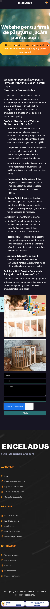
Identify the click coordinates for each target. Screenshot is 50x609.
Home (8, 45)
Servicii (40, 45)
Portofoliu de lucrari (12, 531)
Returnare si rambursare (14, 481)
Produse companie (12, 576)
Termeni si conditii (12, 555)
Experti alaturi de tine (13, 486)
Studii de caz (9, 526)
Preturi (7, 476)
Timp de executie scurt (14, 492)
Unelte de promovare (13, 536)
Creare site (24, 45)
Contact (7, 565)
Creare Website (11, 516)
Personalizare (10, 570)
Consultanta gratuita (13, 497)
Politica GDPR (10, 560)
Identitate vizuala (11, 521)
